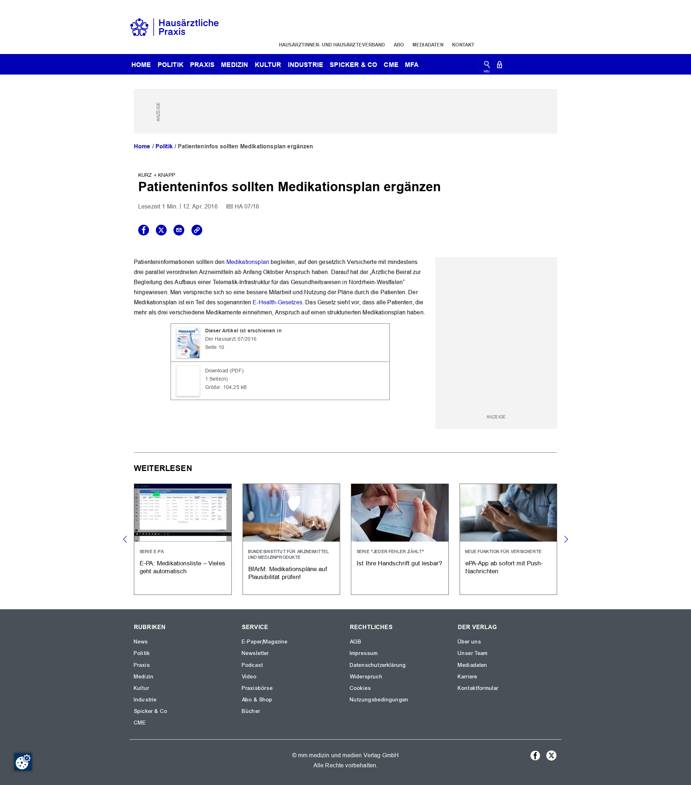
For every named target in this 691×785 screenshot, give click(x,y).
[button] (566, 539)
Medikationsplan (247, 262)
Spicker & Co (150, 711)
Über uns (469, 641)
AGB (356, 641)
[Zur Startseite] (175, 26)
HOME (141, 64)
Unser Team (473, 653)
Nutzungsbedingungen (379, 699)
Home (142, 146)
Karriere (467, 676)
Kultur (268, 64)
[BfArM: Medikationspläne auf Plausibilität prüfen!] (291, 539)
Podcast (252, 665)
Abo (399, 45)
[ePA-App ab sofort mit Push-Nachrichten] (508, 539)
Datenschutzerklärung (378, 665)
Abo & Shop (257, 699)
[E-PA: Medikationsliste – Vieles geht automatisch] (183, 539)
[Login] (499, 66)
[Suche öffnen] (487, 66)
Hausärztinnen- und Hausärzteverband (332, 45)
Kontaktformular (478, 688)
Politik (171, 64)
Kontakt (463, 45)
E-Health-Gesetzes (277, 302)
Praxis (202, 64)
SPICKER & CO (353, 64)
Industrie (305, 64)
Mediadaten (427, 45)
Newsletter (255, 653)
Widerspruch (366, 676)
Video (249, 676)
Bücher (251, 711)
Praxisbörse (257, 688)
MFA (412, 64)
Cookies (360, 688)
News (141, 641)
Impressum (364, 653)
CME (391, 64)
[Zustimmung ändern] (23, 762)
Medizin (234, 64)
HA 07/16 (247, 206)
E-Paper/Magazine (265, 641)
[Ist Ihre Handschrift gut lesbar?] (400, 539)
